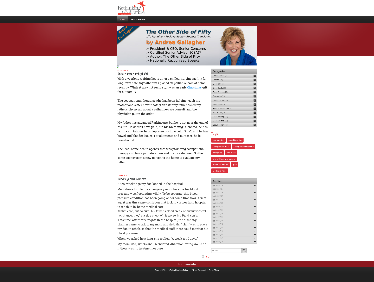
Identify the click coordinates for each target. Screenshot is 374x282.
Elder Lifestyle (220, 121)
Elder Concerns (221, 100)
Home (180, 264)
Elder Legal (219, 104)
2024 (219, 192)
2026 (219, 185)
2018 (219, 214)
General (218, 80)
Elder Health (219, 88)
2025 (219, 189)
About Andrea (191, 264)
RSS (207, 257)
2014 (219, 228)
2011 (219, 238)
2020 (219, 207)
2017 (219, 217)
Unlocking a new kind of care (131, 179)
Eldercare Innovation (222, 109)
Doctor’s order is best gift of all (132, 73)
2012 (219, 235)
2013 (219, 231)
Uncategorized (220, 76)
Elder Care (219, 84)
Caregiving (219, 96)
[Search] (244, 250)
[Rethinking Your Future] (133, 8)
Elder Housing (220, 117)
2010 (219, 242)
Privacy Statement (199, 270)
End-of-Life (219, 113)
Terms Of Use (214, 270)
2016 (219, 221)
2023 (219, 196)
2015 (219, 224)
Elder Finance (220, 92)
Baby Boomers (220, 125)
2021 (219, 203)
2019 (219, 210)
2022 (219, 199)
